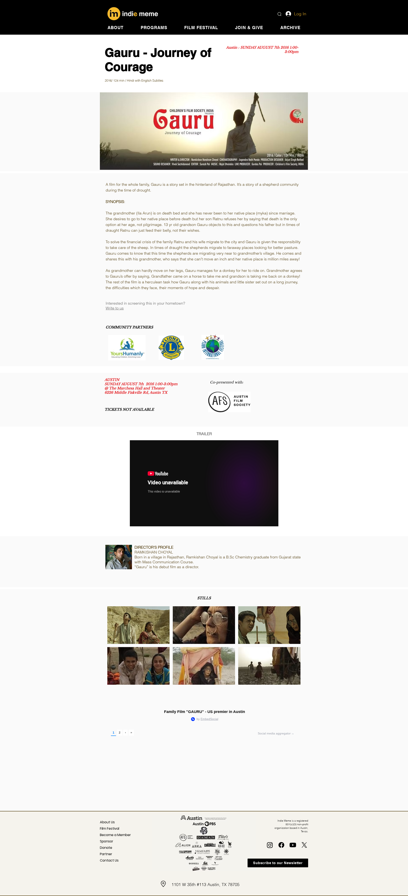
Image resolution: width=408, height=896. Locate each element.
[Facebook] (281, 845)
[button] (115, 27)
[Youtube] (293, 845)
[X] (304, 845)
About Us (107, 822)
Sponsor (106, 841)
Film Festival (109, 828)
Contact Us (109, 860)
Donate (106, 847)
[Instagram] (270, 845)
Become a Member (112, 834)
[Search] (279, 14)
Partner (106, 854)
